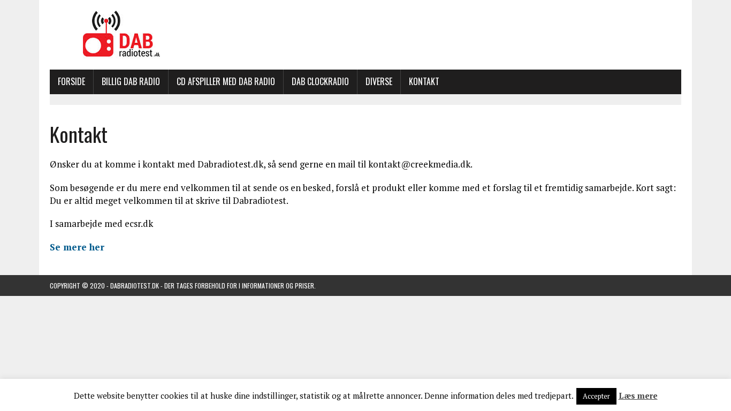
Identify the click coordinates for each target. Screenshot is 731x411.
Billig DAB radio (131, 81)
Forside (71, 81)
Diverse (379, 81)
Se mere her (77, 247)
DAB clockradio (320, 81)
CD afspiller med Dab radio (226, 81)
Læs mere (638, 395)
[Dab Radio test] (365, 35)
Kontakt (424, 81)
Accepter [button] (596, 396)
